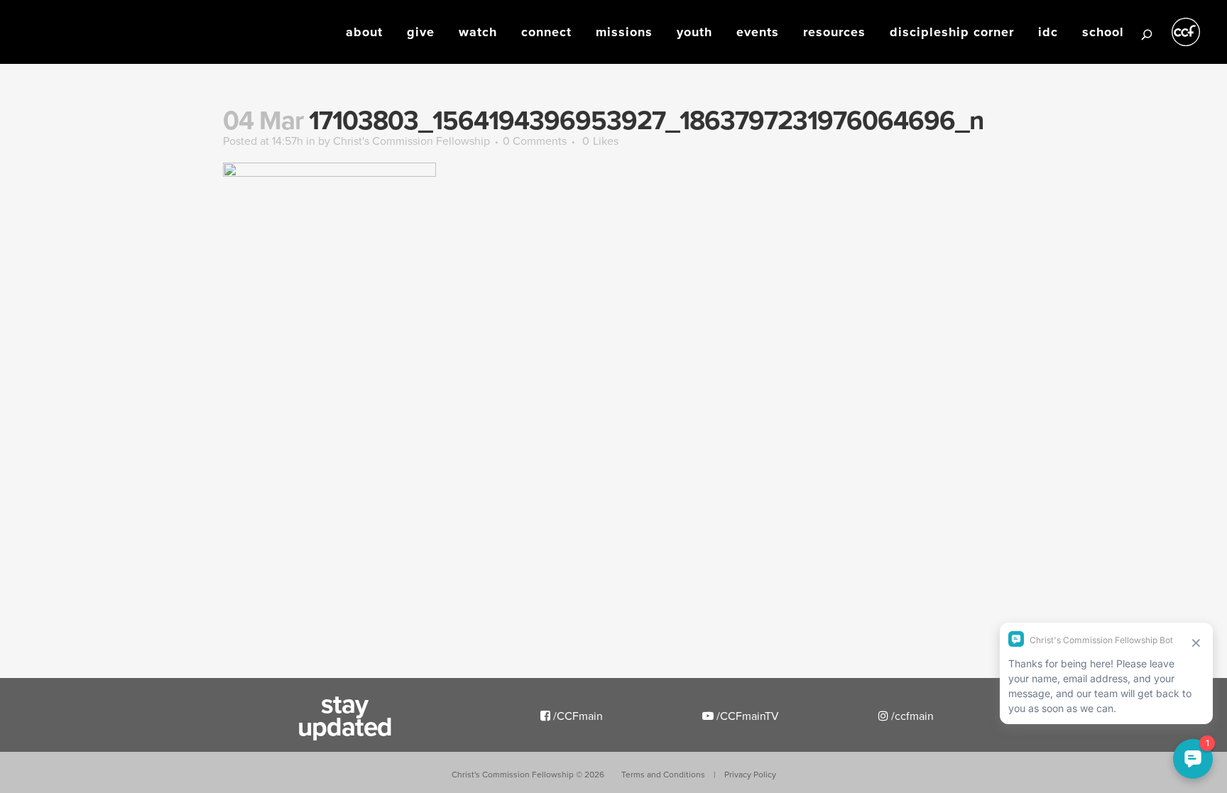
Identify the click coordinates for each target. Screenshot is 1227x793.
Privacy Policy (750, 774)
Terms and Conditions (663, 774)
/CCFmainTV (746, 715)
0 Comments (535, 140)
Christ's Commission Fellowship (411, 140)
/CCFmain (576, 715)
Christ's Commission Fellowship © (528, 774)
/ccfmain (911, 715)
